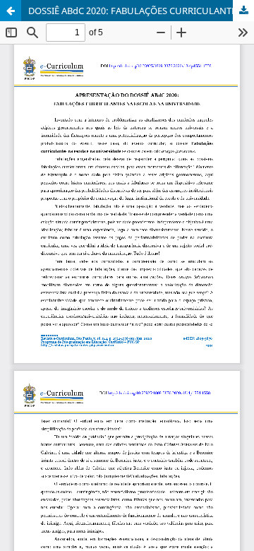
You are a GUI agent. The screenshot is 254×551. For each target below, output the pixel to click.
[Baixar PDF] (243, 10)
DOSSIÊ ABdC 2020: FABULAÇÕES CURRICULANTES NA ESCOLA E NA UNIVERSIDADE (141, 10)
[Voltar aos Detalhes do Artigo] (10, 10)
